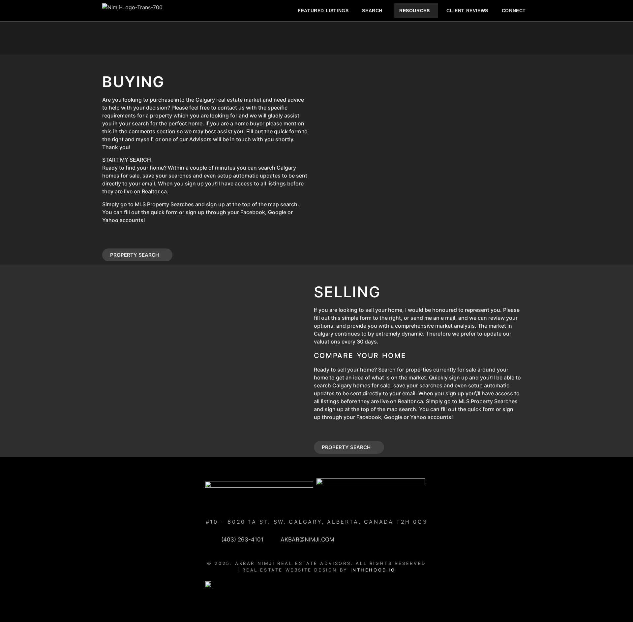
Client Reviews (467, 10)
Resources (414, 10)
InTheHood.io (373, 570)
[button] (374, 10)
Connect (514, 10)
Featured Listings (323, 10)
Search (372, 10)
